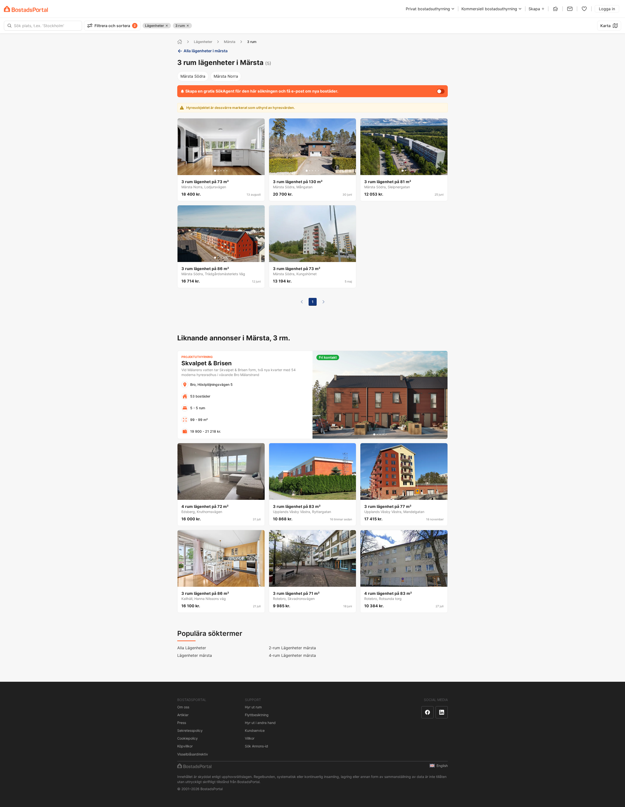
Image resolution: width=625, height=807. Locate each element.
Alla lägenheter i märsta (206, 50)
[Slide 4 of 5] (223, 170)
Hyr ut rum (253, 707)
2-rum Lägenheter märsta (292, 647)
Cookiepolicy (187, 738)
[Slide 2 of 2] (405, 170)
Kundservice (255, 730)
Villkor (249, 738)
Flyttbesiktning (257, 715)
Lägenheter (203, 42)
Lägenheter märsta (194, 655)
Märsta (229, 42)
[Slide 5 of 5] (226, 170)
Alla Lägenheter (191, 647)
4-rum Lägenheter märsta (292, 655)
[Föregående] (302, 302)
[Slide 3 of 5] (220, 170)
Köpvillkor (185, 746)
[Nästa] (323, 302)
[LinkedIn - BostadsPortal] (442, 712)
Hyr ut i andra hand (260, 723)
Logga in (607, 8)
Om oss (183, 707)
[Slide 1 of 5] (215, 170)
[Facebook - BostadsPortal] (427, 712)
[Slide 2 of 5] (218, 170)
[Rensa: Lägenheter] (166, 25)
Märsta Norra (226, 76)
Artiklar (182, 715)
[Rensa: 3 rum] (187, 25)
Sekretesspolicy (190, 730)
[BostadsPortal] (26, 9)
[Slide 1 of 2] (402, 170)
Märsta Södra (192, 76)
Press (181, 723)
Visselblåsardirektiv (192, 754)
